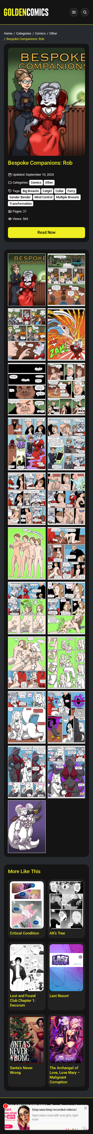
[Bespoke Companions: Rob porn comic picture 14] (66, 608)
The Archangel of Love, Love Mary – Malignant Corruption (65, 1075)
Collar (60, 191)
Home (8, 33)
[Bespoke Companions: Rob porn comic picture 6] (66, 389)
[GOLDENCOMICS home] (26, 12)
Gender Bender (20, 197)
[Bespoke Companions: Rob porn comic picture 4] (66, 334)
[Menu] (74, 12)
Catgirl (47, 191)
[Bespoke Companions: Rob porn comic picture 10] (66, 499)
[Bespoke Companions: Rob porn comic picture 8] (66, 444)
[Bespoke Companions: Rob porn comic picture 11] (26, 553)
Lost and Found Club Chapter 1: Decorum (22, 1001)
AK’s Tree (57, 933)
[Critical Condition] (27, 905)
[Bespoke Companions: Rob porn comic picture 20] (66, 772)
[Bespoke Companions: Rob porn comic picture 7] (26, 444)
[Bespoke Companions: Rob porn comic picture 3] (26, 334)
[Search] (85, 12)
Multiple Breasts (67, 197)
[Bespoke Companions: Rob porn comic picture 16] (66, 663)
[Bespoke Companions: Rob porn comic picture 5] (26, 389)
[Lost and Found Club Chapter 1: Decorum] (27, 967)
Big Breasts (31, 191)
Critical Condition (24, 933)
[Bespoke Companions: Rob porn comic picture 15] (26, 663)
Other (53, 33)
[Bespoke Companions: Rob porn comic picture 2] (66, 280)
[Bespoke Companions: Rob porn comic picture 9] (26, 499)
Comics (40, 33)
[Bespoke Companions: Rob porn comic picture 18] (66, 717)
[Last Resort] (66, 967)
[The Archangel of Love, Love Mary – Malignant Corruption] (66, 1039)
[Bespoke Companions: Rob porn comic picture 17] (26, 717)
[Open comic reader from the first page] (46, 102)
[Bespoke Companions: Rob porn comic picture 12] (66, 553)
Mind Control (43, 197)
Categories (23, 33)
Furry (71, 191)
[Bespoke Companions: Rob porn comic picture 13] (26, 608)
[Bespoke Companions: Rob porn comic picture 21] (26, 827)
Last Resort (59, 996)
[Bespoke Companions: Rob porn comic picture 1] (26, 280)
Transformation (20, 203)
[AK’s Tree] (66, 905)
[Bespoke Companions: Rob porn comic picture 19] (26, 772)
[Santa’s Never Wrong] (27, 1039)
